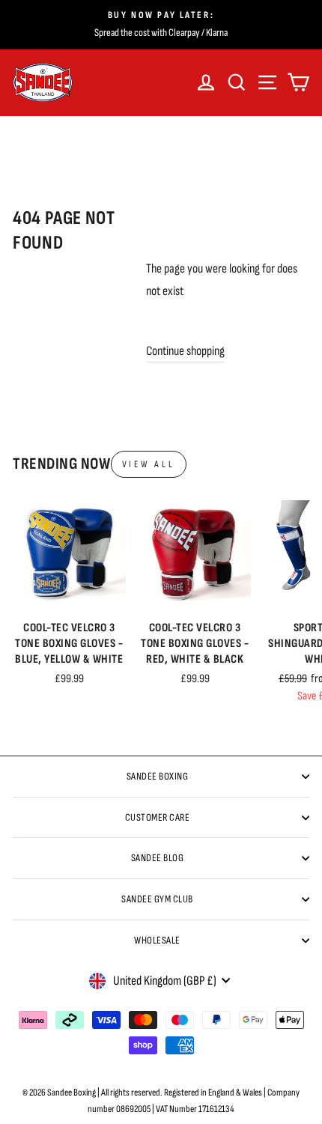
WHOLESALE (157, 940)
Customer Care (157, 817)
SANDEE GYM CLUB (157, 899)
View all (148, 464)
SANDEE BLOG (157, 857)
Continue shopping (185, 351)
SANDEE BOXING (158, 776)
